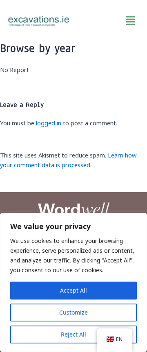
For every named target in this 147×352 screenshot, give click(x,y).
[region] (73, 282)
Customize (73, 312)
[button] (108, 20)
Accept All (73, 290)
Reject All (73, 334)
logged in (48, 123)
